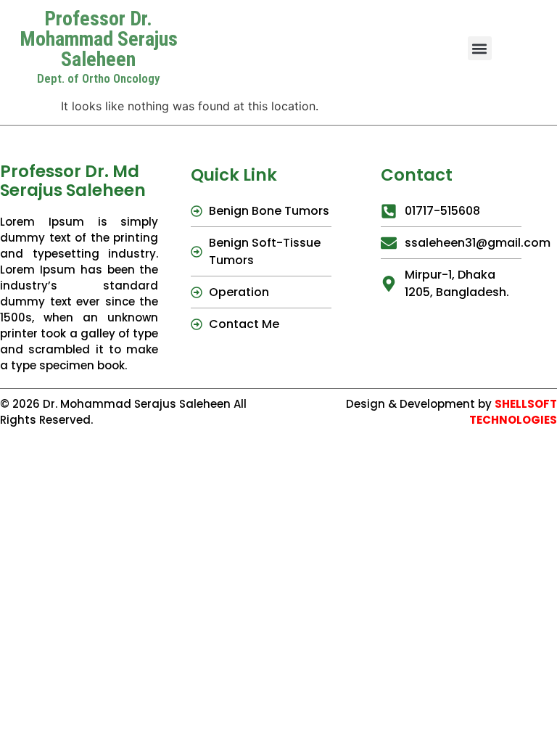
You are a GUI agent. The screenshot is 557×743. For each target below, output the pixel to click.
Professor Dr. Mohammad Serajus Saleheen (99, 39)
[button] (480, 48)
